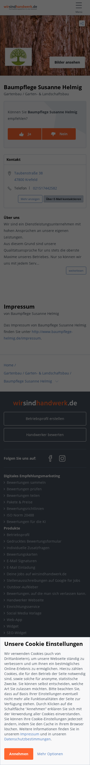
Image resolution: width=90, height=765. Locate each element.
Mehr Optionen (50, 753)
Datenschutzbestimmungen (27, 739)
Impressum (29, 734)
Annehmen (18, 753)
